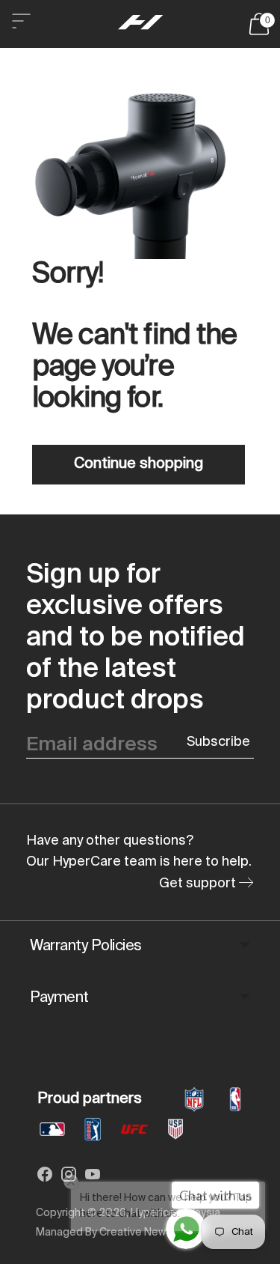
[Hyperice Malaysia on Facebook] (45, 1177)
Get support (199, 883)
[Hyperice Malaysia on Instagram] (69, 1177)
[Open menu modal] (21, 24)
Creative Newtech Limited (163, 1232)
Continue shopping (138, 464)
